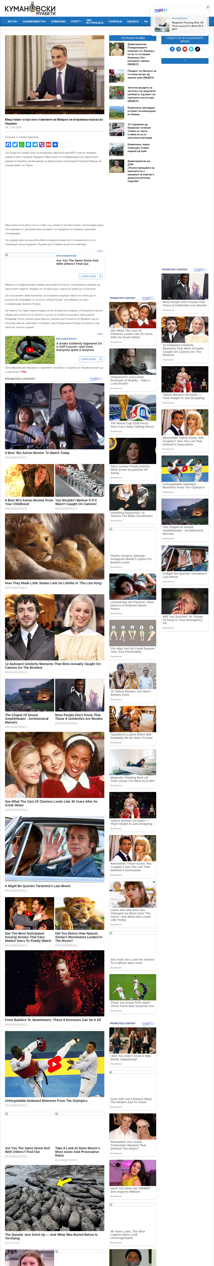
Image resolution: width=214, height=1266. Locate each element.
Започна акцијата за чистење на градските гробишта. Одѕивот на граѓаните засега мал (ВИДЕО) (142, 94)
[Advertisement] (184, 117)
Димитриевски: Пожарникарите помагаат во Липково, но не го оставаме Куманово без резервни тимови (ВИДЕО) (141, 54)
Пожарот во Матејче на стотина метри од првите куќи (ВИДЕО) (142, 74)
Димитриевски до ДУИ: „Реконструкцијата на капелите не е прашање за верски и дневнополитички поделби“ (141, 171)
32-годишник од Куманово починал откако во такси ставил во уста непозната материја (140, 131)
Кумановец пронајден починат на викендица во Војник (142, 111)
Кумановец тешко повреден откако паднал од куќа (139, 148)
